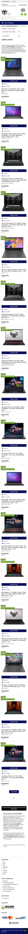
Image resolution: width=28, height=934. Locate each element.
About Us (5, 881)
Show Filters (6, 36)
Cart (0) (14, 1)
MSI (4, 874)
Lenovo (5, 872)
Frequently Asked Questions (10, 884)
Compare (5, 84)
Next (14, 798)
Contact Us (6, 898)
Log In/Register (6, 1)
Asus (4, 863)
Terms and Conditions (9, 889)
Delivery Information (8, 882)
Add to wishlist (6, 86)
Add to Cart (14, 81)
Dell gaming (9, 52)
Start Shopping (9, 23)
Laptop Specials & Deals (11, 26)
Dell (4, 865)
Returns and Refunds (8, 888)
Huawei (5, 870)
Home (3, 26)
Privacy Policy (6, 886)
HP (4, 869)
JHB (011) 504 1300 (23, 5)
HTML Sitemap (7, 891)
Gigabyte (5, 867)
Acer (4, 862)
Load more (14, 791)
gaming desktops (14, 824)
